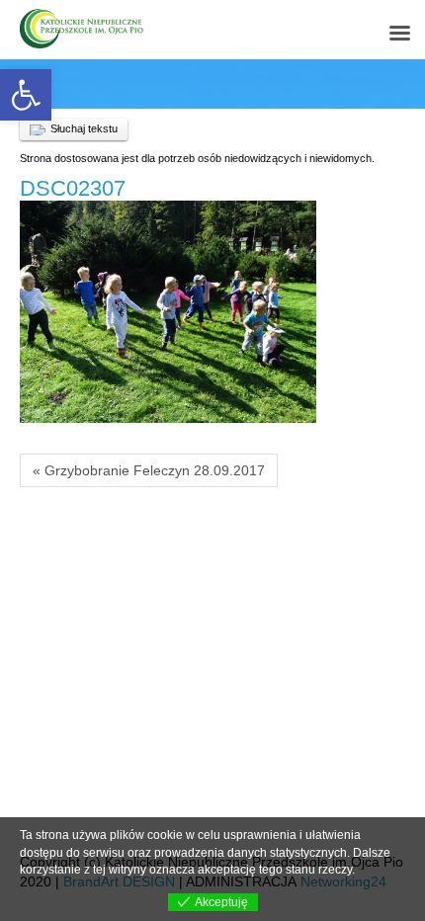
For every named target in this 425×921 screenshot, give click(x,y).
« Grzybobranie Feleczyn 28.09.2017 (149, 470)
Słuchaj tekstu (84, 128)
